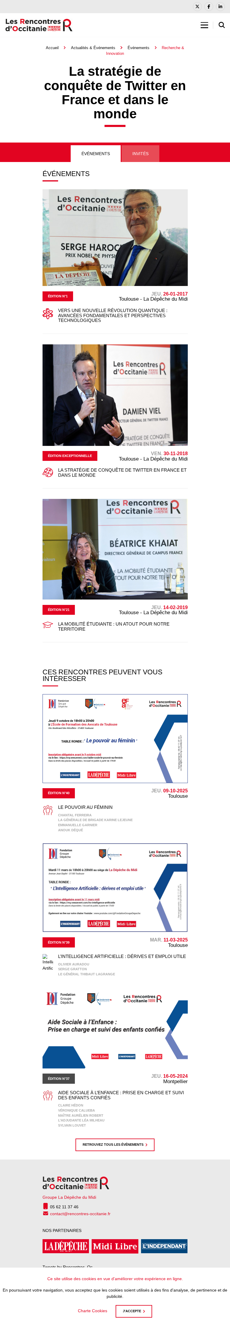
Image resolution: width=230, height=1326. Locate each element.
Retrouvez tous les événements (113, 1144)
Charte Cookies (92, 1310)
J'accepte (132, 1311)
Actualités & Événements (93, 48)
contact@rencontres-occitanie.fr (80, 1213)
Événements (138, 48)
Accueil (52, 48)
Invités (140, 153)
